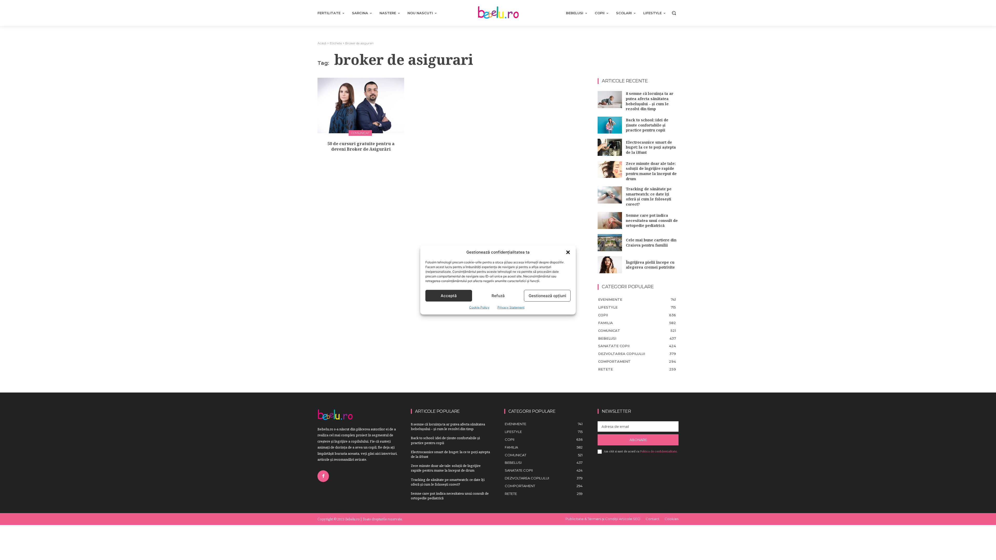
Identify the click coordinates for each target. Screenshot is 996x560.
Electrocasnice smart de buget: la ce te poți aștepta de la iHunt (651, 147)
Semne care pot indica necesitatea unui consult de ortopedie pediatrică (652, 220)
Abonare (638, 440)
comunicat (360, 133)
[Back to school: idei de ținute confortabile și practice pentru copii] (610, 125)
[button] (568, 252)
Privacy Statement (510, 307)
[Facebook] (323, 476)
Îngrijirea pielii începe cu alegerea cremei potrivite (650, 265)
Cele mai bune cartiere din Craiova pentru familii (651, 242)
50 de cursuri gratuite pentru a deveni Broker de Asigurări (361, 146)
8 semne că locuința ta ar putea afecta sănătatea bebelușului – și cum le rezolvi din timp (649, 101)
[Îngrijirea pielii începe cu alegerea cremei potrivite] (610, 265)
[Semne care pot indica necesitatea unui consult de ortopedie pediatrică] (610, 220)
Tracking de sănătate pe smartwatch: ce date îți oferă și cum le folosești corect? (649, 196)
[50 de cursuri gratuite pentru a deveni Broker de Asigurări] (360, 105)
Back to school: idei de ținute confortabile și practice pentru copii (647, 124)
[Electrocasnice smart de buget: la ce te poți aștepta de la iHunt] (610, 147)
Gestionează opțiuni (547, 295)
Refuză (498, 295)
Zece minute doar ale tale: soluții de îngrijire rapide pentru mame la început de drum (651, 171)
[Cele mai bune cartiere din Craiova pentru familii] (610, 242)
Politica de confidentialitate (658, 451)
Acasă (321, 43)
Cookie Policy (479, 307)
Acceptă (449, 295)
